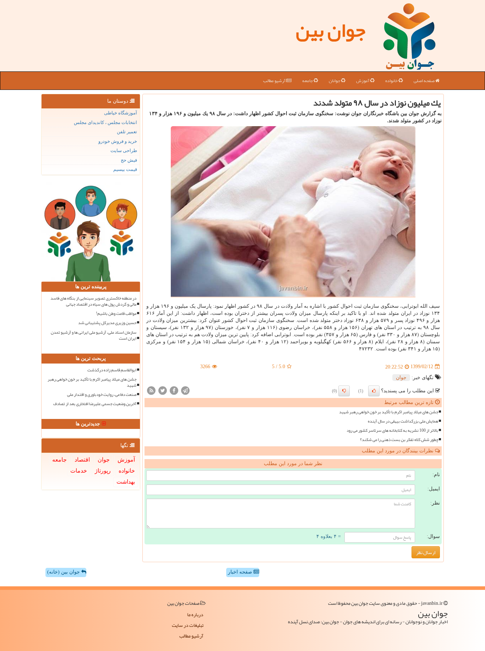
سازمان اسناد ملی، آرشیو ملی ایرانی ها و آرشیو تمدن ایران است (93, 335)
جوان (401, 377)
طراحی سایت (123, 150)
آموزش (363, 80)
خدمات (78, 471)
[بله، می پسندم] (374, 391)
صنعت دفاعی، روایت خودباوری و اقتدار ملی (101, 395)
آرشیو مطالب (274, 80)
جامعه (308, 80)
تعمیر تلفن (127, 131)
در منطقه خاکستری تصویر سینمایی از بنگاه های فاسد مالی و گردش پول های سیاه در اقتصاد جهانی (93, 301)
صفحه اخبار (241, 572)
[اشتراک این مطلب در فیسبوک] (174, 390)
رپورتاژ (103, 471)
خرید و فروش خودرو (117, 141)
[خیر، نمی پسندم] (344, 391)
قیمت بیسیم (125, 169)
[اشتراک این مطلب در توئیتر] (163, 390)
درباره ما (195, 614)
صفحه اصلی (424, 80)
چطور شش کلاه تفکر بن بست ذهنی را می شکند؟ (399, 440)
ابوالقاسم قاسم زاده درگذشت (111, 370)
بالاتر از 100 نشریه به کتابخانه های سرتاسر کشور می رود (392, 430)
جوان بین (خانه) (64, 572)
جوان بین (330, 30)
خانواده (391, 80)
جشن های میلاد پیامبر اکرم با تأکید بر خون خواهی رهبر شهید (388, 412)
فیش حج (129, 160)
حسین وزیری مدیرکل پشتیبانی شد (107, 323)
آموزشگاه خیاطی (120, 112)
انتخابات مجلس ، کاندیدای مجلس (105, 122)
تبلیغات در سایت (187, 625)
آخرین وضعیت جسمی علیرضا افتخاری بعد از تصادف (94, 404)
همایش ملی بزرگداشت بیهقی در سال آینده (403, 421)
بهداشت (125, 482)
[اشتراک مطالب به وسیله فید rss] (151, 390)
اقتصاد (82, 460)
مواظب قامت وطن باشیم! (116, 314)
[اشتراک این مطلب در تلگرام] (185, 390)
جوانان (335, 80)
